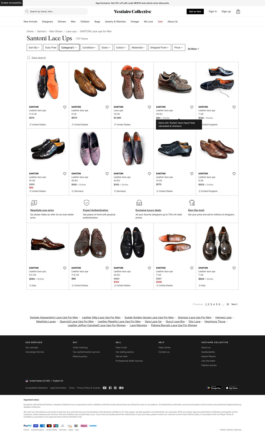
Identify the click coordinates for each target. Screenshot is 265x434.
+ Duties (165, 117)
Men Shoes (56, 31)
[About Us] (180, 21)
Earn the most (196, 210)
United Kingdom (37, 430)
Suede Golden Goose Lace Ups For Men (149, 317)
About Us (173, 21)
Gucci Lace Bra (175, 321)
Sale (160, 21)
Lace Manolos (138, 325)
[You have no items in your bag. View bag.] (238, 11)
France (26, 430)
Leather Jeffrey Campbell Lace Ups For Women (97, 325)
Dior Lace (195, 321)
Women (62, 21)
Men (73, 21)
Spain (71, 430)
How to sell (121, 347)
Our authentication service (86, 352)
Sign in (213, 11)
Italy (77, 430)
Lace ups (71, 31)
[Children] (92, 21)
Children (85, 21)
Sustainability (208, 352)
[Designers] (55, 21)
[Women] (68, 21)
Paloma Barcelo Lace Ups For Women (174, 325)
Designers (47, 21)
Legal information (58, 387)
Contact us (164, 352)
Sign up (226, 11)
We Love (148, 21)
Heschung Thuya (215, 321)
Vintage (135, 21)
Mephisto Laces (46, 321)
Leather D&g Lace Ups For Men (101, 317)
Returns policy (80, 356)
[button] (238, 11)
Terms (72, 387)
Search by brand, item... (42, 11)
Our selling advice (125, 352)
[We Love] (155, 21)
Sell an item (195, 11)
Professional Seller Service (129, 360)
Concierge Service (34, 352)
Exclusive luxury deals (148, 210)
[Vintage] (141, 21)
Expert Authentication (95, 210)
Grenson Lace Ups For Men (194, 317)
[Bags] (102, 21)
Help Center (165, 347)
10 (227, 304)
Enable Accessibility (11, 2)
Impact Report (208, 356)
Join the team (208, 360)
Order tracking (80, 347)
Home (30, 31)
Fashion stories (209, 365)
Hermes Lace (223, 317)
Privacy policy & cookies (88, 387)
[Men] (78, 21)
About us (205, 347)
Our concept (31, 347)
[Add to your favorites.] (65, 107)
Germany (63, 430)
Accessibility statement (36, 387)
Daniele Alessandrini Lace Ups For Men (54, 317)
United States (51, 430)
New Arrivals (30, 21)
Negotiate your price (42, 210)
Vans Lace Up (153, 321)
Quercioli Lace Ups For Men (77, 321)
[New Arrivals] (39, 21)
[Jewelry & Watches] (128, 21)
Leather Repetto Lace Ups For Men (119, 321)
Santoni (41, 31)
